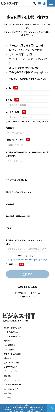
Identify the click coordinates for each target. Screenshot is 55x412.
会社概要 (7, 393)
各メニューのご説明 (11, 362)
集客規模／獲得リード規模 (18, 216)
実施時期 (10, 204)
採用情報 (7, 397)
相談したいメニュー (14, 139)
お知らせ (7, 375)
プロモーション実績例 (12, 354)
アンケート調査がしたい (13, 336)
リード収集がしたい (11, 332)
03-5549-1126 (35, 3)
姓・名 (8, 87)
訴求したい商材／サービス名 (18, 192)
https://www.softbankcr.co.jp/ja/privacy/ (27, 259)
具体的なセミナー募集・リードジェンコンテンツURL (27, 242)
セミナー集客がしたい (12, 327)
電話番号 (10, 127)
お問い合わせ (40, 3)
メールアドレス (12, 112)
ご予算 (9, 228)
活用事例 (7, 358)
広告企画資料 (9, 345)
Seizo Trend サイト (11, 388)
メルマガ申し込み (10, 367)
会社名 (9, 99)
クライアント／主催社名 (16, 180)
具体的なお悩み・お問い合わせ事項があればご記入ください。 (27, 154)
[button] (51, 3)
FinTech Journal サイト (13, 384)
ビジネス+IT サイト (11, 380)
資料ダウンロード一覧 (44, 3)
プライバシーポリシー (12, 371)
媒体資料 (7, 340)
